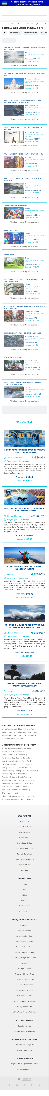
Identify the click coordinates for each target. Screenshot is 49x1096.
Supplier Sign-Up (24, 1026)
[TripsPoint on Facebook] (24, 1085)
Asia (24, 889)
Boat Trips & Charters (24, 941)
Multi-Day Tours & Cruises (12, 738)
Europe (24, 884)
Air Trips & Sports (24, 969)
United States (31, 24)
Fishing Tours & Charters (24, 952)
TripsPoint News (24, 865)
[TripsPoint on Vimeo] (39, 1085)
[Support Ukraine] (5, 3)
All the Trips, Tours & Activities (24, 1012)
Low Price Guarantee (25, 848)
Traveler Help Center (25, 827)
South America (24, 906)
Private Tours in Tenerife (12, 751)
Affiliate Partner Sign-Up (24, 1045)
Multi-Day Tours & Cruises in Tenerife (17, 799)
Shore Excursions (9, 732)
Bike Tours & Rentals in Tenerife (15, 790)
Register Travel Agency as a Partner (24, 1064)
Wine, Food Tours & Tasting (24, 1001)
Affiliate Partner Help (24, 1050)
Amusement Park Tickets (12, 735)
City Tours (29, 735)
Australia (24, 900)
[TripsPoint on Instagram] (31, 1085)
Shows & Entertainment (24, 985)
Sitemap (24, 870)
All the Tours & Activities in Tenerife (17, 748)
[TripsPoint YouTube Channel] (17, 1085)
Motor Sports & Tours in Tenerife (15, 786)
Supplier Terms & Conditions (24, 1031)
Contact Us (24, 821)
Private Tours (30, 729)
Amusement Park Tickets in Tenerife (17, 780)
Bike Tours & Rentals (24, 996)
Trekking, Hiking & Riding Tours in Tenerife (19, 770)
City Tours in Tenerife (11, 793)
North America (20, 24)
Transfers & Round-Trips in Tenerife (17, 777)
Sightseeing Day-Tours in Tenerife (16, 758)
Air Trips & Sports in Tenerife (13, 774)
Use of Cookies (24, 838)
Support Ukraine (37, 1)
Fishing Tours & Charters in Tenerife (17, 767)
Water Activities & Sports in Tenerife (17, 764)
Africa (24, 895)
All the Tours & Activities (12, 729)
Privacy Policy (24, 832)
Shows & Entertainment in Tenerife (16, 783)
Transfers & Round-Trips (24, 974)
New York (40, 24)
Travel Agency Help (24, 1069)
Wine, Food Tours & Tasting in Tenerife (18, 796)
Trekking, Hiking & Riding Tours (24, 958)
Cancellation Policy (24, 843)
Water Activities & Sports (24, 947)
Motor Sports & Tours (25, 990)
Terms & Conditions (24, 854)
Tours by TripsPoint (8, 24)
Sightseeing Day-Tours (28, 732)
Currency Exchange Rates (24, 859)
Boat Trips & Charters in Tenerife (15, 761)
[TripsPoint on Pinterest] (9, 1085)
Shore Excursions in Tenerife (13, 755)
